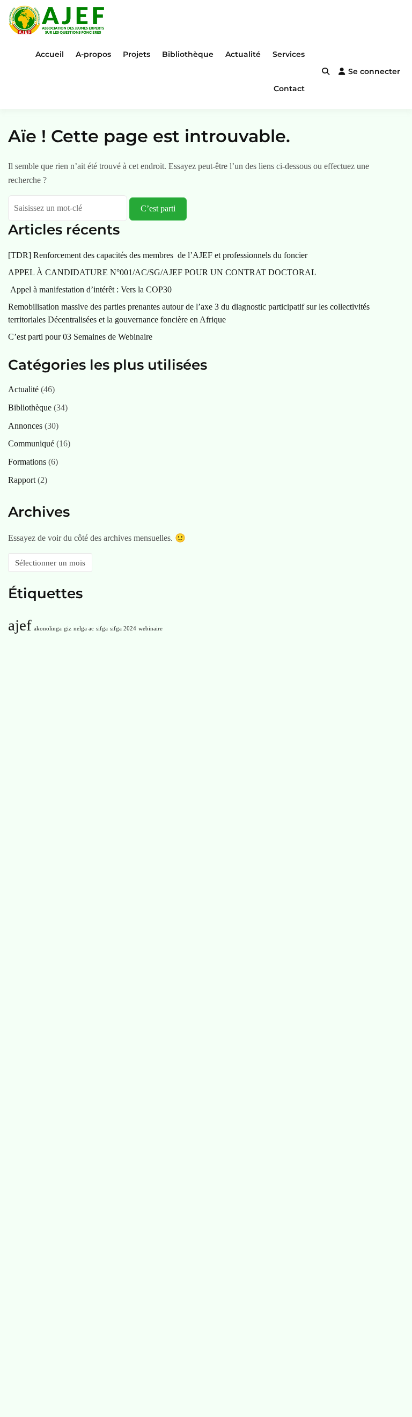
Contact (289, 88)
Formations (27, 461)
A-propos (93, 54)
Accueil (49, 54)
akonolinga (48, 629)
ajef (20, 625)
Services (289, 54)
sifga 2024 (123, 629)
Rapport (21, 479)
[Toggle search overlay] (325, 71)
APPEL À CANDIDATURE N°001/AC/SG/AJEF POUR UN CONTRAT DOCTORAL (162, 272)
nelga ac (83, 629)
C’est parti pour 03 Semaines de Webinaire (80, 336)
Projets (136, 54)
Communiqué (31, 443)
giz (67, 629)
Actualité (243, 54)
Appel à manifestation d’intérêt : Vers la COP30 (90, 289)
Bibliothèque (188, 54)
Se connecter (374, 71)
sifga (102, 629)
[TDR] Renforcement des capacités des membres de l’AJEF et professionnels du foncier (157, 255)
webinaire (150, 629)
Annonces (25, 425)
